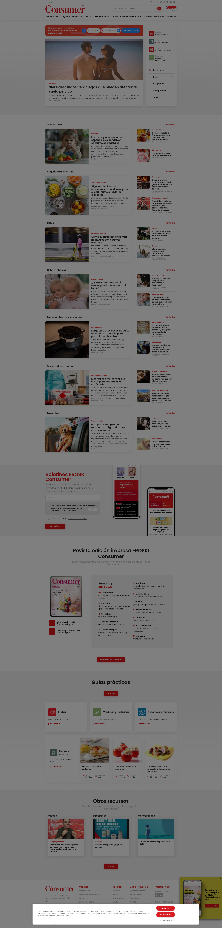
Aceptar (165, 908)
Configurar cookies (166, 920)
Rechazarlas (165, 914)
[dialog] (115, 914)
